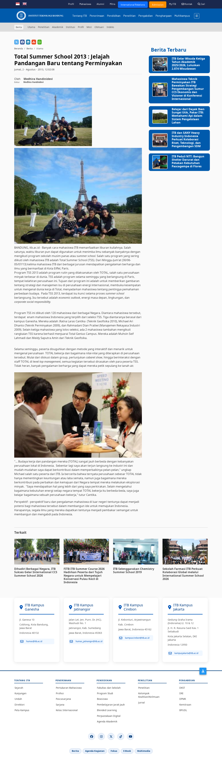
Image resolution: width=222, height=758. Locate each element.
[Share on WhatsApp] (39, 42)
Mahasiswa (85, 3)
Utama (31, 27)
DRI (181, 693)
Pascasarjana (63, 698)
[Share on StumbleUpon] (34, 42)
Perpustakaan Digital (109, 716)
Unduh (18, 698)
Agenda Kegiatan (94, 750)
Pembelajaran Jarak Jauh (111, 704)
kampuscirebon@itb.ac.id (137, 637)
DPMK (182, 698)
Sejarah (19, 687)
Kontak (188, 3)
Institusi (70, 27)
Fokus (114, 750)
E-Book (127, 750)
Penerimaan (97, 15)
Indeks (110, 27)
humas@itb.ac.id (34, 641)
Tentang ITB (79, 15)
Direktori (20, 704)
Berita (30, 48)
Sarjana (60, 704)
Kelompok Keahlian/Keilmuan (148, 695)
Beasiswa (102, 698)
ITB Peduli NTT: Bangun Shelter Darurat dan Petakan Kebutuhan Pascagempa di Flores (188, 161)
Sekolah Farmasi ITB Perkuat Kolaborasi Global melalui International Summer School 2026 (183, 574)
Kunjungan (20, 693)
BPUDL (183, 710)
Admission (158, 4)
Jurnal (141, 702)
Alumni (100, 3)
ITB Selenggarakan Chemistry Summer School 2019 (133, 570)
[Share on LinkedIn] (28, 42)
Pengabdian (145, 15)
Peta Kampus (22, 710)
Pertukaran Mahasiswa (69, 687)
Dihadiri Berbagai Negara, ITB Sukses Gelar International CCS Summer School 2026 (35, 572)
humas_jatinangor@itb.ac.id (89, 641)
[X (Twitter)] (111, 736)
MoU (89, 27)
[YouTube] (130, 736)
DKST (182, 687)
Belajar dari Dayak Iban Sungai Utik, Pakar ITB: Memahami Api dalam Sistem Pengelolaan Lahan (188, 115)
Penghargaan (164, 15)
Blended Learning (107, 710)
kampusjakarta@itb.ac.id (186, 653)
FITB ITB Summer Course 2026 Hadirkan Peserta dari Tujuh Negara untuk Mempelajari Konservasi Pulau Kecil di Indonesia (84, 575)
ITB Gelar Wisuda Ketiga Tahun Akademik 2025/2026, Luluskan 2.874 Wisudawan (188, 64)
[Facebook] (91, 736)
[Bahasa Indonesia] (18, 3)
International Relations (133, 4)
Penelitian (129, 15)
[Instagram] (101, 736)
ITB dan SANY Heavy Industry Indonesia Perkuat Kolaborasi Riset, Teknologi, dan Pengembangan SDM (186, 139)
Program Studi (105, 693)
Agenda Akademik (107, 721)
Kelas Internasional (67, 710)
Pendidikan (114, 15)
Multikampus (182, 15)
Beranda (18, 48)
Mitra (112, 3)
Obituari (99, 27)
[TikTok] (120, 736)
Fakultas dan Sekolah (109, 687)
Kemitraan (185, 704)
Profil (71, 3)
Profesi (60, 693)
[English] (25, 3)
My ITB (172, 3)
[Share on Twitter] (16, 42)
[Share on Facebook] (22, 42)
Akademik (57, 27)
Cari (202, 3)
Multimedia (143, 750)
